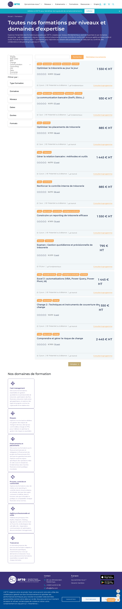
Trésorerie (57, 64)
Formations (73, 4)
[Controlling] (19, 66)
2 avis (56, 315)
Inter (39, 64)
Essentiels (66, 64)
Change (56, 300)
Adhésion (105, 4)
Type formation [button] (17, 83)
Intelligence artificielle (71, 211)
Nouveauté (47, 64)
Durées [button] (13, 115)
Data (59, 274)
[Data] (19, 70)
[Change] (19, 63)
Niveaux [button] (13, 99)
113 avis (57, 74)
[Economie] (19, 72)
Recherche (113, 4)
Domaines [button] (14, 91)
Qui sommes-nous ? (78, 580)
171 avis (56, 103)
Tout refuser (91, 599)
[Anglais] (19, 57)
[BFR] (19, 61)
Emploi (96, 4)
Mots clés (12, 55)
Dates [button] (12, 107)
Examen (40, 241)
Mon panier (109, 4)
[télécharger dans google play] (107, 582)
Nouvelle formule (49, 274)
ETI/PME (75, 64)
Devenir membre (77, 583)
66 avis (57, 133)
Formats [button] (13, 123)
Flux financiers (58, 93)
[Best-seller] (19, 59)
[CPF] (19, 68)
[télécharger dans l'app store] (107, 577)
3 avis (57, 255)
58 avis (56, 192)
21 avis (56, 162)
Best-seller (47, 93)
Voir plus (73, 364)
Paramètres (71, 599)
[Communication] (19, 65)
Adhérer (89, 11)
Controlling (47, 182)
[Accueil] (14, 4)
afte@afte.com (52, 588)
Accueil (10, 16)
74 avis (56, 221)
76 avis (57, 344)
